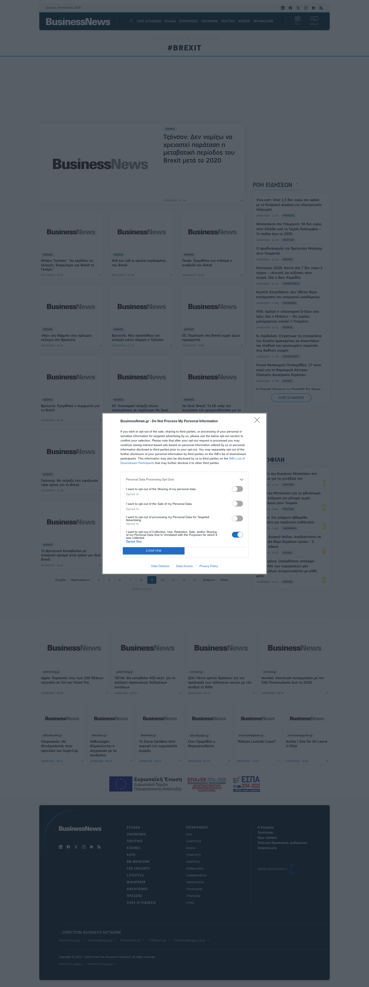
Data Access (184, 566)
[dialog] (184, 493)
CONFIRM (154, 550)
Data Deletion (160, 566)
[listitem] (184, 479)
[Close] (258, 421)
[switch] (237, 489)
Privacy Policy (208, 566)
